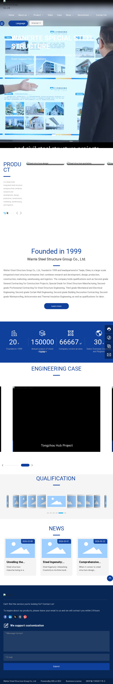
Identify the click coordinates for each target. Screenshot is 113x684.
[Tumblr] (20, 617)
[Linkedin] (10, 617)
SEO (59, 681)
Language (20, 23)
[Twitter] (15, 617)
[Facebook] (5, 617)
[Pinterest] (25, 617)
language (35, 23)
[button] (54, 135)
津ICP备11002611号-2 (95, 681)
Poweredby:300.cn (49, 681)
